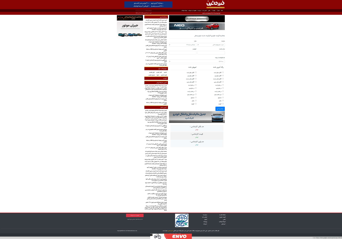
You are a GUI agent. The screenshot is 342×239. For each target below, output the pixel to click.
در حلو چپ (218, 88)
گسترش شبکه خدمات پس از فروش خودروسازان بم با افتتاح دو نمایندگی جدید (156, 187)
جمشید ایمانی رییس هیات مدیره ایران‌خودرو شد (156, 40)
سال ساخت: (222, 49)
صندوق (219, 98)
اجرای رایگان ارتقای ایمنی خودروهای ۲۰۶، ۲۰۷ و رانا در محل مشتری (156, 53)
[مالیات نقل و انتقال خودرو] (197, 117)
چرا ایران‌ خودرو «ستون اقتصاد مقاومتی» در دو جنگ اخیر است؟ (156, 64)
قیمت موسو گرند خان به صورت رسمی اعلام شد (156, 20)
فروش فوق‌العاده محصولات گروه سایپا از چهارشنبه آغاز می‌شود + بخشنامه (158, 42)
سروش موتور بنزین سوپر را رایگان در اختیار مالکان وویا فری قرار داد (157, 194)
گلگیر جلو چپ (218, 76)
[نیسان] (197, 19)
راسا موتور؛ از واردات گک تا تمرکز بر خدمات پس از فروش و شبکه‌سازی (156, 191)
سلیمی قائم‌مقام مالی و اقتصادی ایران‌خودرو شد (156, 173)
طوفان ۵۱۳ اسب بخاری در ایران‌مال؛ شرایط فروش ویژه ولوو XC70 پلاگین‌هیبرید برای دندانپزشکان (156, 88)
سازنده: (223, 41)
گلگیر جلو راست (217, 73)
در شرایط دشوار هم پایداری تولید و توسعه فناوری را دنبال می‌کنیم (156, 25)
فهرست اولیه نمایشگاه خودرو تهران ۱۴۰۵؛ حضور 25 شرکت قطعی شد (156, 203)
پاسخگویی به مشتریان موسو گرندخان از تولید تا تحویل (156, 61)
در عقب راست (218, 91)
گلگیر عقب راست (217, 79)
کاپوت (219, 104)
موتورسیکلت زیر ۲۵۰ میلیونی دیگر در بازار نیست (156, 22)
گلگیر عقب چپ (217, 82)
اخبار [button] (218, 10)
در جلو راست (218, 85)
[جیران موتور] (129, 30)
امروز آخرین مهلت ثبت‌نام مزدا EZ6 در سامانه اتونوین (156, 50)
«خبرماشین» (170, 231)
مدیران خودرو (152, 75)
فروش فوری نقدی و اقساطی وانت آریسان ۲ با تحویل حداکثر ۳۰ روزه (156, 57)
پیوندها (205, 222)
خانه (221, 10)
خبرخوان (223, 224)
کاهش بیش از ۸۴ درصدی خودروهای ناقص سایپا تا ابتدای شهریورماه (156, 113)
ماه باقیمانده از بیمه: (220, 58)
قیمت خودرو (164, 75)
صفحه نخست (222, 215)
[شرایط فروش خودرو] (129, 18)
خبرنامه (205, 224)
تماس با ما (204, 10)
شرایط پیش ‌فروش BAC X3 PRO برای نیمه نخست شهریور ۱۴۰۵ (157, 92)
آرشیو (205, 219)
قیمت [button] (213, 10)
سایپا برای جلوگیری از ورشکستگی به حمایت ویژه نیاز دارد (156, 183)
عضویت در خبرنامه (192, 10)
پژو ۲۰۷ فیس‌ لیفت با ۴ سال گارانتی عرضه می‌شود (156, 32)
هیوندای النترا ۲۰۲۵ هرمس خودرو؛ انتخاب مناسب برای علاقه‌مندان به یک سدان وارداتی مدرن (157, 198)
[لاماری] (197, 26)
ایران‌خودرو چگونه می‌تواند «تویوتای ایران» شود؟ (156, 120)
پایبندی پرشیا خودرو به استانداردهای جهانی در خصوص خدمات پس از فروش (156, 37)
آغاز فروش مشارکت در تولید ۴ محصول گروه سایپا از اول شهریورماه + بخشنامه (157, 29)
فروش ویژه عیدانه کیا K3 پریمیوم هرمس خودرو (211, 13)
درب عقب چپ (217, 94)
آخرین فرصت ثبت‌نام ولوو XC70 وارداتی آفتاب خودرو (156, 46)
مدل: (195, 41)
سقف (220, 101)
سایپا (158, 75)
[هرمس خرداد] (171, 236)
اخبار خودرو (159, 72)
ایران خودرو (152, 72)
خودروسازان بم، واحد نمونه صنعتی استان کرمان (156, 34)
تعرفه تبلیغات (222, 222)
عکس (209, 10)
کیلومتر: (194, 49)
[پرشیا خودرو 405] (148, 4)
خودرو (165, 72)
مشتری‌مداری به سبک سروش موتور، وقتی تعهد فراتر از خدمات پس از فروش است (156, 180)
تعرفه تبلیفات (184, 10)
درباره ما (199, 10)
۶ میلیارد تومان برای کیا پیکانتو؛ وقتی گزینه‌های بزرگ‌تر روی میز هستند (156, 176)
